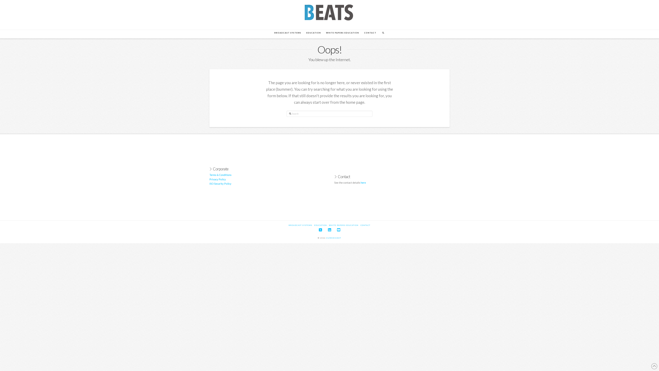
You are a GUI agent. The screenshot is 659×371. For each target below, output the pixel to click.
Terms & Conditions (220, 174)
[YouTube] (338, 230)
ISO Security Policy (220, 183)
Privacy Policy (217, 179)
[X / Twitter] (320, 230)
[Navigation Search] (383, 34)
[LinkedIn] (329, 230)
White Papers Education (344, 225)
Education (320, 225)
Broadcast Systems (300, 225)
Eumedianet (333, 238)
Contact (365, 225)
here (363, 182)
